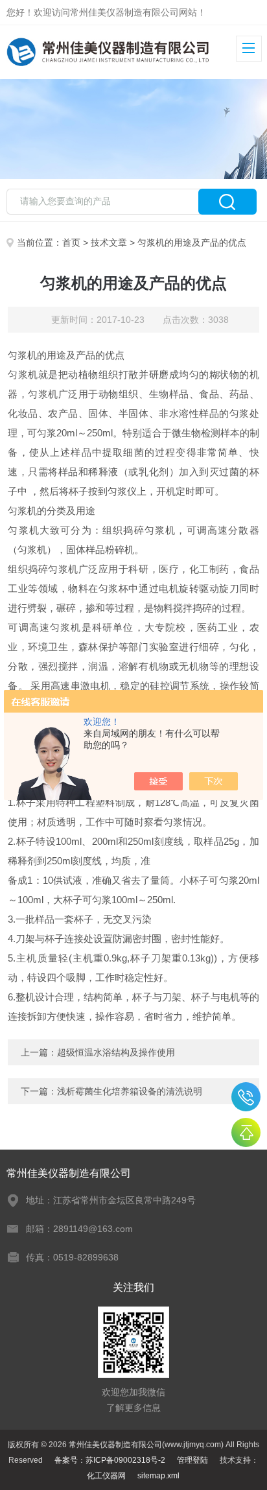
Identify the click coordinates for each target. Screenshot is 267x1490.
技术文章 (109, 242)
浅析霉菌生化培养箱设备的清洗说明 (129, 1091)
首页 (71, 242)
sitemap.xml (158, 1475)
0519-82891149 (246, 1096)
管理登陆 (192, 1460)
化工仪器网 (106, 1475)
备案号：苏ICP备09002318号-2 (109, 1460)
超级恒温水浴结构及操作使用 (116, 1052)
